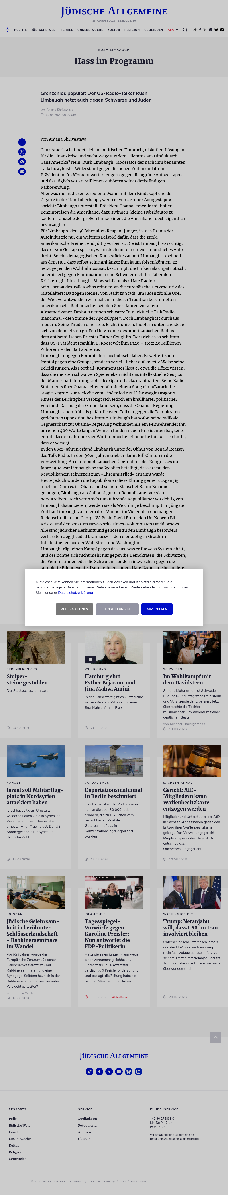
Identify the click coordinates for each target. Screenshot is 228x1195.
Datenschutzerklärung (75, 592)
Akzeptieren (157, 609)
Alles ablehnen (74, 609)
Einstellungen (117, 609)
